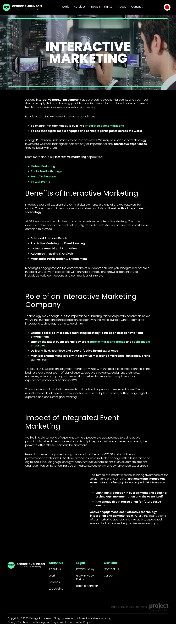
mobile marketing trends (107, 342)
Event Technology (43, 176)
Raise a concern (87, 586)
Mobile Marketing (43, 166)
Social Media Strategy (46, 171)
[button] (168, 7)
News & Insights (101, 7)
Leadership (56, 589)
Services (80, 7)
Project (130, 607)
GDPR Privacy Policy (85, 577)
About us (55, 569)
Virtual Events (40, 182)
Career (108, 576)
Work (65, 7)
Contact (137, 7)
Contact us (111, 569)
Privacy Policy (85, 569)
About (122, 7)
